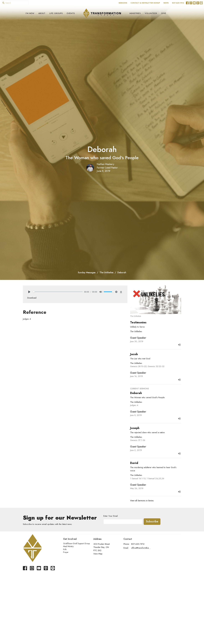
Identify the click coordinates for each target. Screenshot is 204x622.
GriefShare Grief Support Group (76, 543)
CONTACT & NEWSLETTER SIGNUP (145, 3)
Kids (64, 549)
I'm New (30, 13)
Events (71, 13)
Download (31, 297)
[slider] (58, 291)
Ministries (135, 13)
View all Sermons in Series (142, 500)
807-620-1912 (178, 3)
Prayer (65, 552)
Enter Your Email (110, 516)
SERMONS (123, 3)
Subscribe (152, 521)
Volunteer (151, 13)
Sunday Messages (86, 272)
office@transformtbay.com (141, 547)
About (41, 13)
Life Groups (56, 13)
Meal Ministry (68, 546)
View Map (97, 553)
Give (163, 13)
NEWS (166, 3)
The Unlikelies (106, 272)
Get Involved (70, 539)
